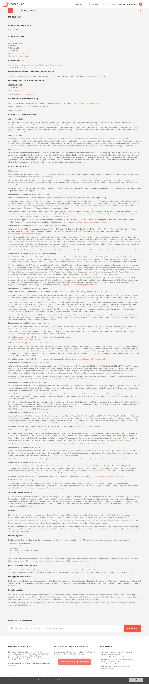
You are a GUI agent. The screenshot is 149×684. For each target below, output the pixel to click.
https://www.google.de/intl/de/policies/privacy (108, 476)
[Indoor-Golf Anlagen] (140, 10)
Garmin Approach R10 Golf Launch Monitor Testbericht (117, 659)
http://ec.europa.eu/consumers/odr (86, 103)
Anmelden (132, 628)
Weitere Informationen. (71, 680)
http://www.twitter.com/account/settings (86, 444)
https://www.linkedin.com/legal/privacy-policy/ (90, 359)
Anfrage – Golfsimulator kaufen (110, 661)
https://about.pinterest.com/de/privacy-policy (78, 379)
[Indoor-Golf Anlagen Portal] (12, 4)
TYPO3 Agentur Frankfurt (21, 91)
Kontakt (113, 4)
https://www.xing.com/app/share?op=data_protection (117, 459)
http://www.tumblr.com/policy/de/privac (87, 426)
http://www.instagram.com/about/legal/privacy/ (25, 339)
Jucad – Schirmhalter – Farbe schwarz (112, 664)
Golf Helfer (105, 646)
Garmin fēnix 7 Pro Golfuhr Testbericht (112, 657)
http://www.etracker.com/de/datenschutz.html (92, 222)
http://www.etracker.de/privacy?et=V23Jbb (55, 216)
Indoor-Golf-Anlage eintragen (71, 646)
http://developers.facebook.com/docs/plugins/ (24, 234)
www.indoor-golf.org (19, 54)
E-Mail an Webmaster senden (19, 56)
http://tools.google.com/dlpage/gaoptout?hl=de (80, 285)
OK (136, 680)
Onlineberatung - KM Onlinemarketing (22, 94)
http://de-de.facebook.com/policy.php (56, 246)
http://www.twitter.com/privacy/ (121, 440)
